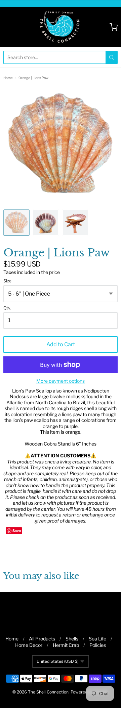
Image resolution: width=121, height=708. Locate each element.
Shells (72, 638)
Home (8, 78)
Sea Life (97, 638)
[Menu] (14, 27)
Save (16, 530)
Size (7, 281)
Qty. (7, 308)
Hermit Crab (66, 645)
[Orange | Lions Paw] (16, 222)
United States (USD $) (57, 661)
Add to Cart (60, 344)
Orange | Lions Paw (33, 78)
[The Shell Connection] (60, 27)
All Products (42, 638)
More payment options (60, 381)
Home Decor (28, 645)
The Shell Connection (48, 691)
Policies (97, 645)
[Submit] (112, 57)
